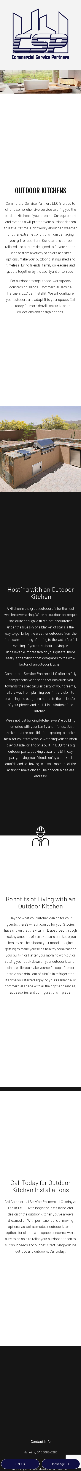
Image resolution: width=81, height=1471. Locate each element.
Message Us (60, 1464)
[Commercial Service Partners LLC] (40, 33)
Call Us (20, 1464)
